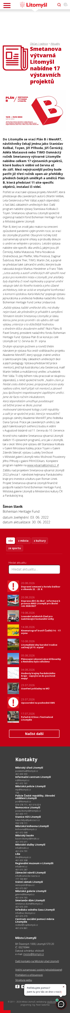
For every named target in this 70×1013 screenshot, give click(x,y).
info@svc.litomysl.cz (25, 913)
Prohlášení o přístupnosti (29, 975)
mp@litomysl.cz (23, 789)
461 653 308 (21, 860)
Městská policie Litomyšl (30, 786)
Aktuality (55, 43)
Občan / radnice (39, 43)
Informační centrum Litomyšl (33, 777)
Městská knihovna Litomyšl (32, 826)
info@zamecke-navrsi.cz (27, 876)
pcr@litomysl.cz (23, 801)
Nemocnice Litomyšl (27, 807)
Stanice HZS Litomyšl (28, 816)
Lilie (17, 853)
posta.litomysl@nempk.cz (28, 811)
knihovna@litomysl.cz (26, 829)
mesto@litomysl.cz (33, 954)
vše (10, 540)
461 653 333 (21, 773)
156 (17, 792)
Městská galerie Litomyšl (30, 891)
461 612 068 (21, 832)
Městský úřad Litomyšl (29, 767)
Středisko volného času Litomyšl (35, 909)
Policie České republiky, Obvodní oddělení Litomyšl (35, 797)
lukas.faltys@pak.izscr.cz (27, 820)
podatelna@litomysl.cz (26, 771)
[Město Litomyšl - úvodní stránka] (33, 5)
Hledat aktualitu (17, 562)
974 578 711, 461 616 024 (28, 804)
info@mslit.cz (22, 848)
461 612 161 (21, 783)
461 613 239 (21, 906)
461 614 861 (21, 928)
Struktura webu (23, 980)
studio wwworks (54, 1001)
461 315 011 (21, 841)
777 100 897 (21, 878)
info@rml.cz (21, 866)
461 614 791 (21, 851)
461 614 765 (21, 897)
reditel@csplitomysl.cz (26, 925)
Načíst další (34, 733)
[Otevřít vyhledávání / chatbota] (59, 4)
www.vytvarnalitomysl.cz (41, 465)
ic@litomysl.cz (22, 780)
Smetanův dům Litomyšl (30, 900)
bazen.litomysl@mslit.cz (27, 838)
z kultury (40, 540)
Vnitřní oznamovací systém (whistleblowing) (38, 969)
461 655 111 (21, 813)
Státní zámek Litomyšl (29, 881)
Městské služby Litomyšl (30, 844)
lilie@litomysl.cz (23, 857)
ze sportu (14, 548)
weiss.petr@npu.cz (24, 885)
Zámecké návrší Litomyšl (30, 872)
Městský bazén (24, 835)
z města (23, 540)
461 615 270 (21, 916)
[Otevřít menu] (7, 5)
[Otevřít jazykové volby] (65, 4)
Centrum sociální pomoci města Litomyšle (34, 920)
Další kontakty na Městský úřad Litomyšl (37, 961)
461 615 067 (21, 888)
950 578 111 (21, 823)
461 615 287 (21, 869)
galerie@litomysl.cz (24, 894)
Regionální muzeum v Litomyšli (34, 863)
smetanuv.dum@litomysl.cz (29, 903)
